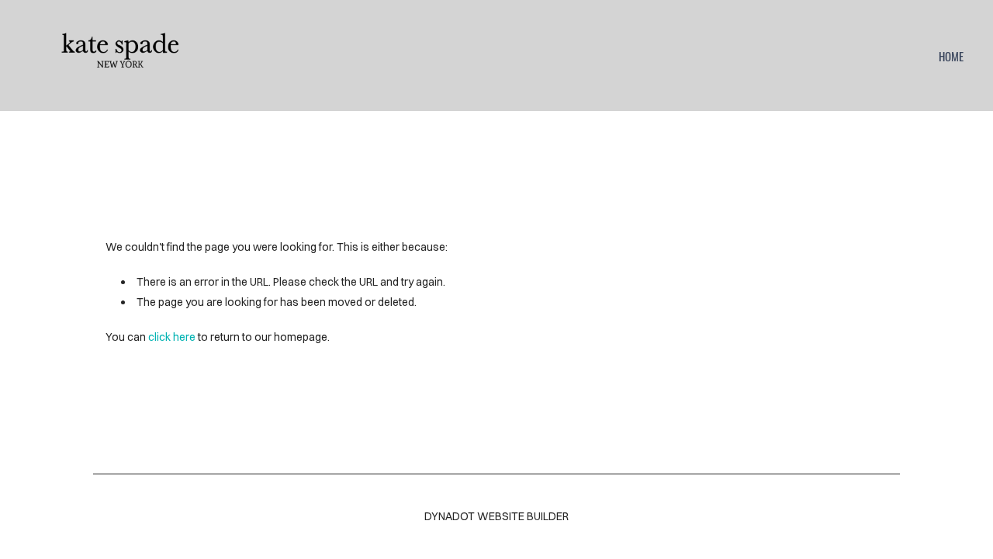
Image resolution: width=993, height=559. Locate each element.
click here (171, 337)
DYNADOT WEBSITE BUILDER (496, 516)
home (951, 55)
